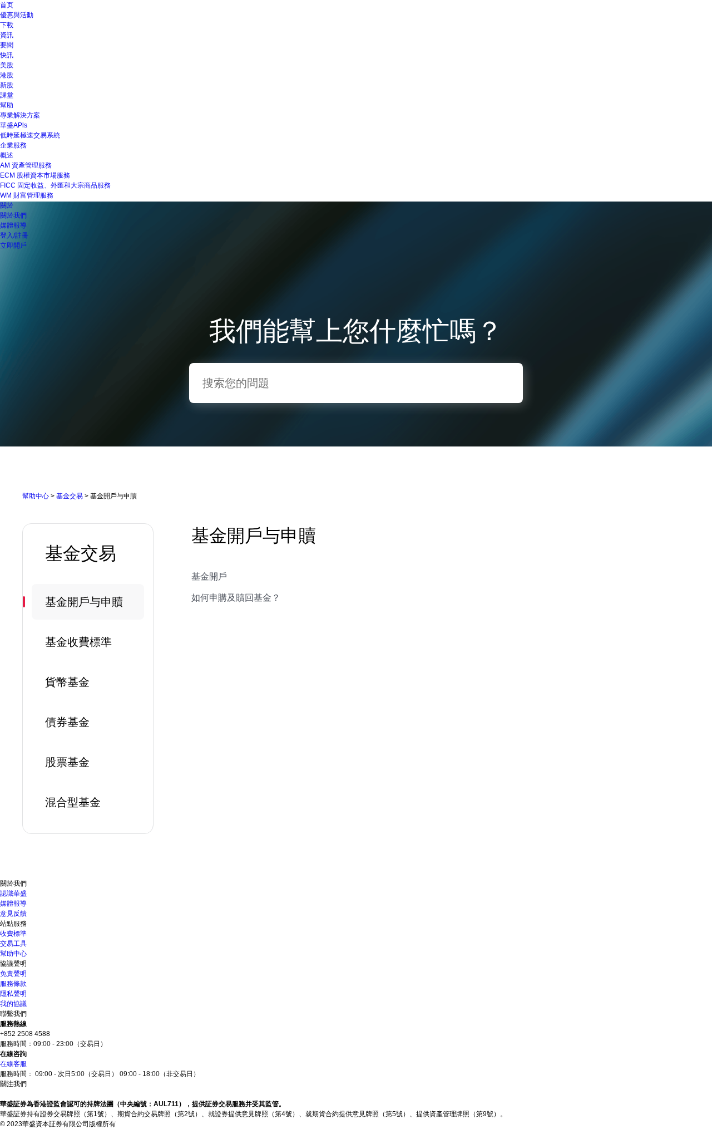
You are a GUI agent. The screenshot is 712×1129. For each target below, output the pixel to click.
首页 (6, 5)
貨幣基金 (67, 682)
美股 (6, 65)
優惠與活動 (16, 15)
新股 (6, 85)
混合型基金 (73, 802)
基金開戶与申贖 (84, 602)
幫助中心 (35, 496)
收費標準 (13, 933)
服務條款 (13, 984)
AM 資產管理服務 (26, 165)
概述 (6, 155)
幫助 (6, 105)
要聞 (6, 45)
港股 (6, 75)
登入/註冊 (14, 235)
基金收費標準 (78, 642)
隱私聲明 (13, 994)
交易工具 (13, 944)
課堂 (6, 95)
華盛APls (13, 125)
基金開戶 (209, 576)
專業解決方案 (20, 115)
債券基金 (67, 722)
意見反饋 (13, 913)
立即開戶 (13, 245)
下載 (6, 25)
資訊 (6, 35)
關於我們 (13, 215)
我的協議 (13, 1004)
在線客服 (13, 1064)
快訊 (6, 55)
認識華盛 (13, 893)
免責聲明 (13, 974)
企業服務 (13, 145)
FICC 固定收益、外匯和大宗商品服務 (55, 185)
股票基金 (67, 762)
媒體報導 (13, 225)
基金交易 (69, 496)
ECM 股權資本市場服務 (35, 175)
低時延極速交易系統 (30, 135)
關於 (6, 205)
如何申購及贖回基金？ (235, 597)
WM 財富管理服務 (26, 195)
